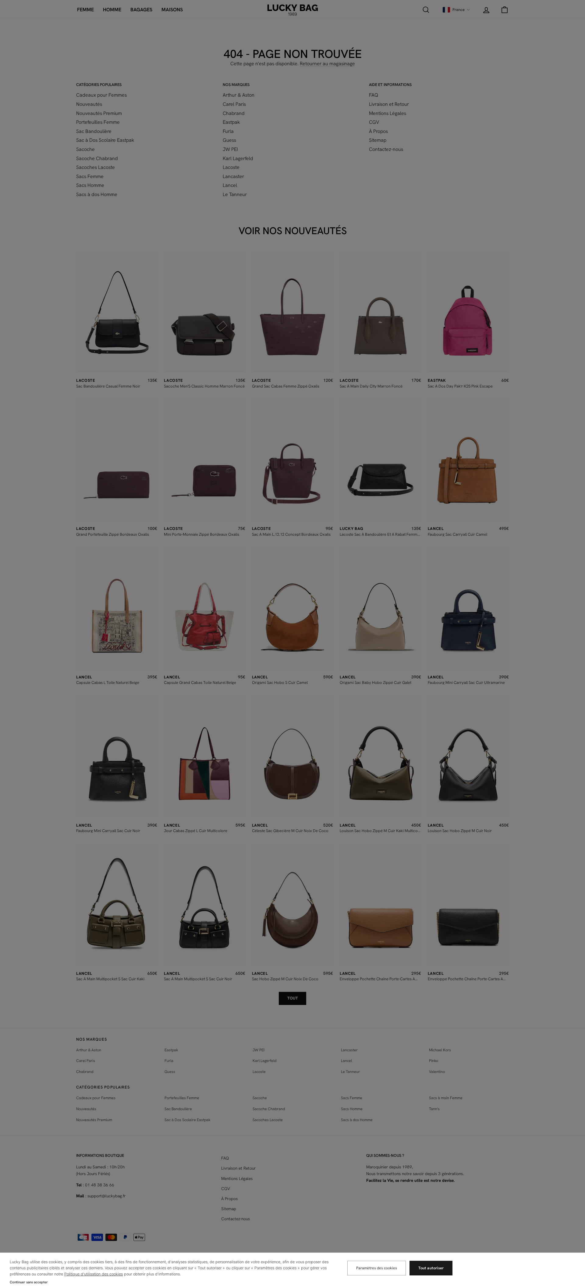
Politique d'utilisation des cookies (93, 1274)
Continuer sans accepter (29, 1282)
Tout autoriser (431, 1268)
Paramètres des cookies (376, 1268)
